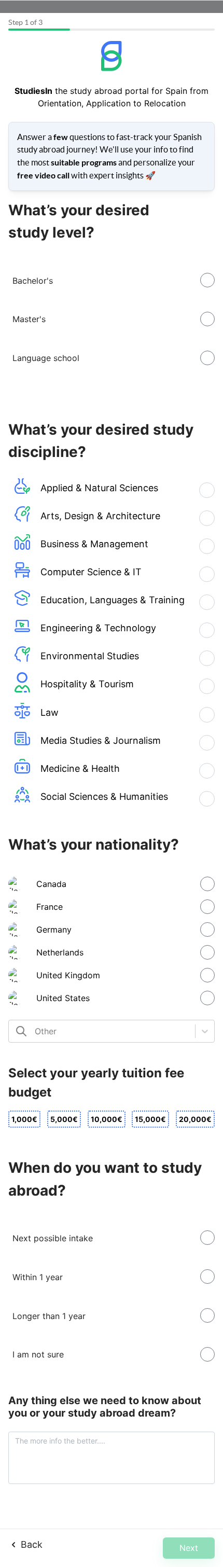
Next (188, 1548)
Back (32, 1544)
